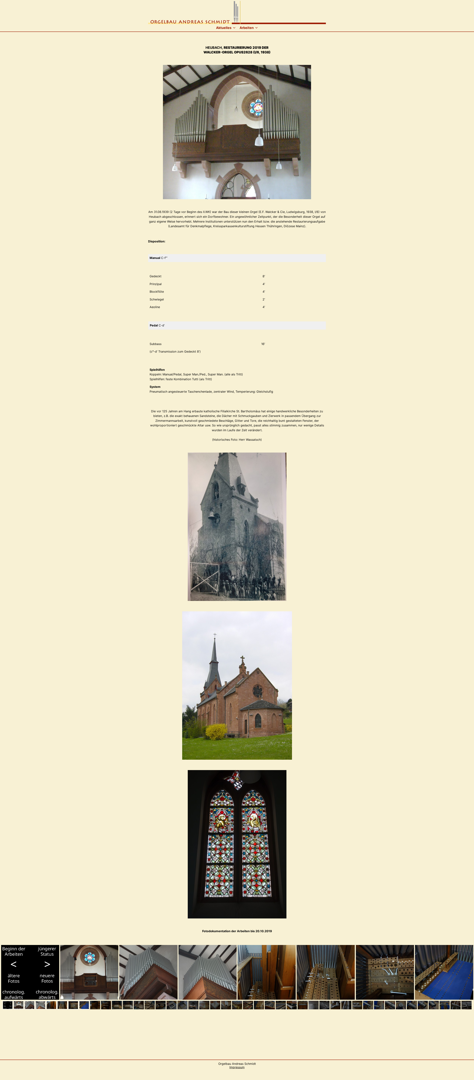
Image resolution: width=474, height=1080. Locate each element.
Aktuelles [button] (223, 28)
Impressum (237, 1067)
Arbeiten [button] (247, 28)
